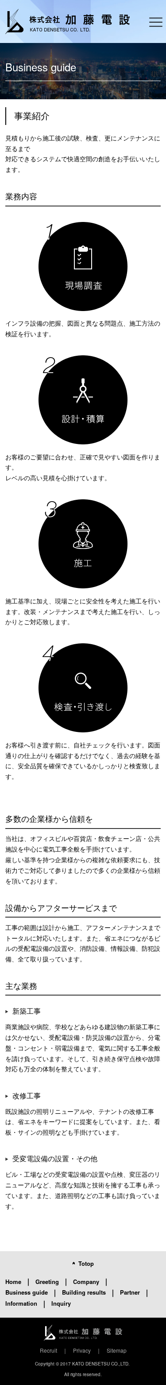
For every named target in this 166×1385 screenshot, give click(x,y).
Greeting (47, 1281)
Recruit (48, 1350)
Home (13, 1281)
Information (21, 1303)
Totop (86, 1263)
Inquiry (61, 1303)
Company (86, 1281)
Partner (130, 1292)
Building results (84, 1292)
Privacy (82, 1350)
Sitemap (117, 1350)
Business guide (26, 1292)
